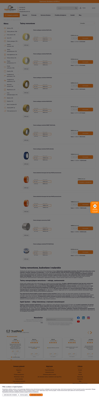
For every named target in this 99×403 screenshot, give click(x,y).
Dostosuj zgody (24, 394)
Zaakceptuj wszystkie (36, 394)
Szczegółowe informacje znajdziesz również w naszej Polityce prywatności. (20, 391)
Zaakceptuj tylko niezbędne (10, 394)
